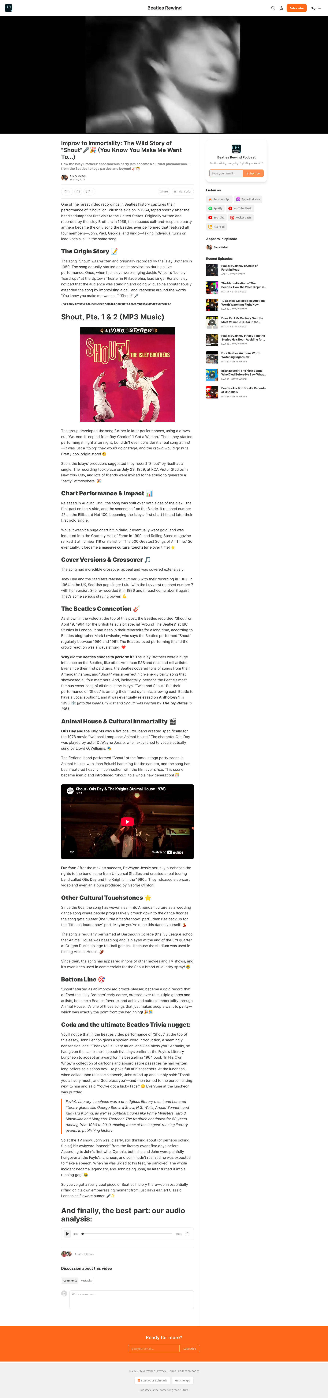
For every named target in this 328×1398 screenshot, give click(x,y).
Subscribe (297, 8)
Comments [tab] (70, 1280)
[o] (212, 270)
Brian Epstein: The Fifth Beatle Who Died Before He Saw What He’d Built (242, 372)
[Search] (273, 8)
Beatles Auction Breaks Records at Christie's (243, 390)
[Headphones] (52, 79)
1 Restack (89, 1254)
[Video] (52, 70)
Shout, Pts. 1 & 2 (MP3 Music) (113, 316)
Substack (145, 1390)
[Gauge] (187, 1234)
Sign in (316, 8)
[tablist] (77, 1280)
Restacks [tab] (86, 1280)
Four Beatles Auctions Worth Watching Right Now (240, 355)
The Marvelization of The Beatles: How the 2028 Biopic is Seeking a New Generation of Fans (242, 285)
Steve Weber (77, 175)
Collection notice (188, 1371)
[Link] (56, 251)
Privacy (161, 1371)
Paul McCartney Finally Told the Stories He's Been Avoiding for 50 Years (243, 337)
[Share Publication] (281, 8)
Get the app (182, 1380)
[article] (236, 270)
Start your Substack (154, 1380)
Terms (172, 1371)
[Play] (67, 1234)
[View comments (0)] (276, 75)
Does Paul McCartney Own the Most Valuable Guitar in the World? (242, 320)
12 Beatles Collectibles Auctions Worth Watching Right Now (243, 302)
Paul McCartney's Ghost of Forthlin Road (239, 267)
